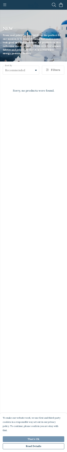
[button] (36, 70)
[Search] (54, 4)
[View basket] (60, 4)
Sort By (8, 65)
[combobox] (21, 70)
